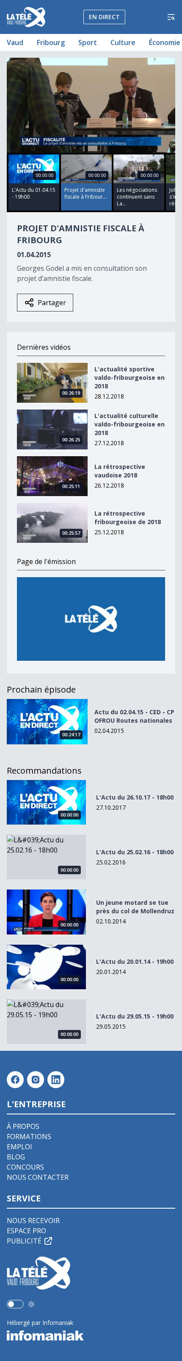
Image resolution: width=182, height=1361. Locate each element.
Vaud (15, 42)
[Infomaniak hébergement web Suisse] (91, 1335)
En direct (104, 17)
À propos (23, 1126)
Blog (16, 1157)
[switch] (15, 1304)
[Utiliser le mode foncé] (31, 1304)
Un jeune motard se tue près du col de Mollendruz (135, 906)
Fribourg (51, 42)
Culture (122, 42)
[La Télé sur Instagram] (35, 1080)
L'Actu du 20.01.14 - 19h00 (135, 961)
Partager (52, 302)
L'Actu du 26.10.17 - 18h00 (135, 797)
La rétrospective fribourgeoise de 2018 (127, 517)
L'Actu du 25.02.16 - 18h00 (135, 852)
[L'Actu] (91, 619)
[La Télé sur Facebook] (15, 1080)
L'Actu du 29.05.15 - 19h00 (135, 1016)
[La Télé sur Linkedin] (56, 1080)
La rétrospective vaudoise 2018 (119, 471)
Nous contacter (38, 1177)
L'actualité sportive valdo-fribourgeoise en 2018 (129, 377)
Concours (25, 1167)
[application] (91, 105)
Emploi (19, 1146)
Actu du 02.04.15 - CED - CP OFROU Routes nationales (134, 716)
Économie (164, 42)
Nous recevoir (33, 1220)
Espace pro (26, 1230)
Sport (87, 42)
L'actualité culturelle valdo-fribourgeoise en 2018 (129, 424)
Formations (29, 1136)
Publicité (24, 1241)
